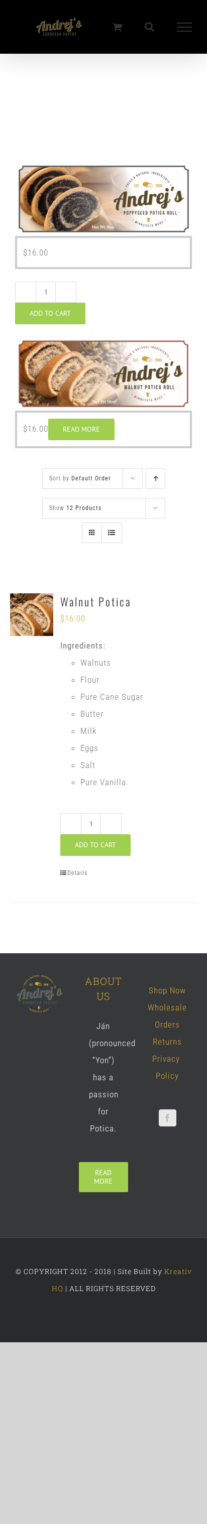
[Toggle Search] (150, 27)
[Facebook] (167, 1118)
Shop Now (167, 991)
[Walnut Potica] (31, 615)
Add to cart (50, 313)
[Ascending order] (155, 479)
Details (77, 873)
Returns (167, 1042)
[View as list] (112, 533)
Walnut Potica (95, 602)
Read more (81, 429)
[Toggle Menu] (184, 27)
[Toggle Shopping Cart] (118, 27)
